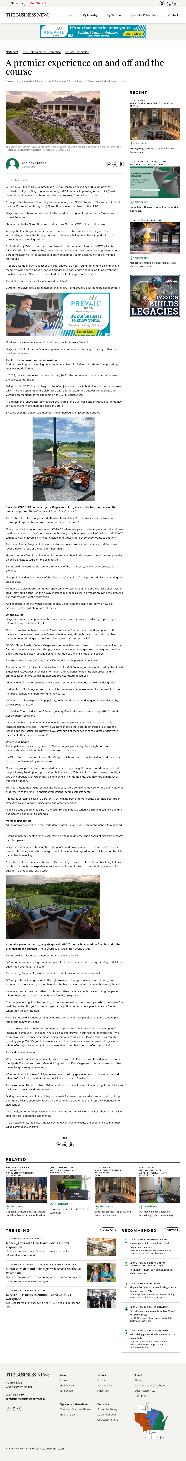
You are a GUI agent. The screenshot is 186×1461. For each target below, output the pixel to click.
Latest (69, 15)
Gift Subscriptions (107, 1419)
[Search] (168, 3)
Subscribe (17, 3)
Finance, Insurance (143, 164)
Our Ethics (36, 3)
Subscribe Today (107, 1409)
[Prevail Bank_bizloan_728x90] (93, 31)
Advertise (103, 1390)
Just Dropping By (61, 1167)
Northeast (12, 52)
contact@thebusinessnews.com (25, 1398)
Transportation (34, 1290)
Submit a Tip (105, 1385)
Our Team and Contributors (150, 1385)
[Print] (114, 164)
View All (106, 1230)
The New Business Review (76, 1409)
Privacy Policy (14, 1448)
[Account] (162, 3)
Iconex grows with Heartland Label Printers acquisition (37, 1245)
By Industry (90, 15)
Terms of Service (34, 1448)
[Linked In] (14, 1408)
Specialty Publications (145, 15)
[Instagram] (19, 1408)
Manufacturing (33, 1239)
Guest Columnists (144, 1390)
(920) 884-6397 (15, 1394)
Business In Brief (17, 1167)
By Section (114, 15)
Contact (173, 15)
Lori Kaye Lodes (34, 163)
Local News (137, 101)
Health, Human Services (60, 1264)
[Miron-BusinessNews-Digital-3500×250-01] (155, 316)
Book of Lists (68, 1414)
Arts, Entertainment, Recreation (42, 52)
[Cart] (174, 3)
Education (154, 220)
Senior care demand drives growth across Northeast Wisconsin (43, 1271)
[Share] (108, 164)
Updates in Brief (150, 1170)
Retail (134, 106)
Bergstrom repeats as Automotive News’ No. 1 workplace (38, 1296)
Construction (156, 162)
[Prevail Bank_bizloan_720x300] (58, 335)
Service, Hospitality (77, 52)
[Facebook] (8, 1408)
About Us (140, 1380)
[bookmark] (121, 164)
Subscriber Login (107, 1414)
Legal (161, 164)
